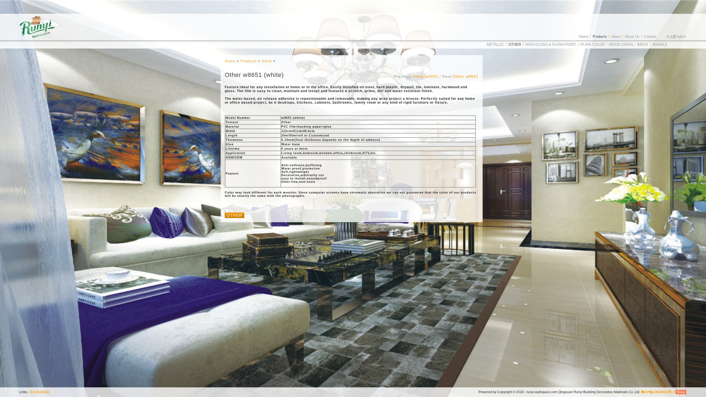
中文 (669, 37)
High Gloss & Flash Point (550, 44)
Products (600, 36)
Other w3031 (425, 76)
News (615, 36)
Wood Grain (621, 44)
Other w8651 (465, 76)
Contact (650, 36)
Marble (659, 44)
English (680, 36)
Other (515, 44)
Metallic (495, 44)
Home (583, 36)
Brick (642, 44)
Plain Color (593, 44)
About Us (632, 36)
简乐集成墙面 (40, 392)
